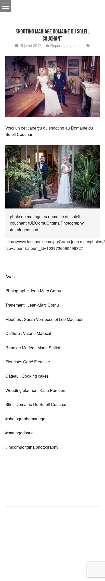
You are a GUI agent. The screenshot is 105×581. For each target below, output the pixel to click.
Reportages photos (65, 45)
